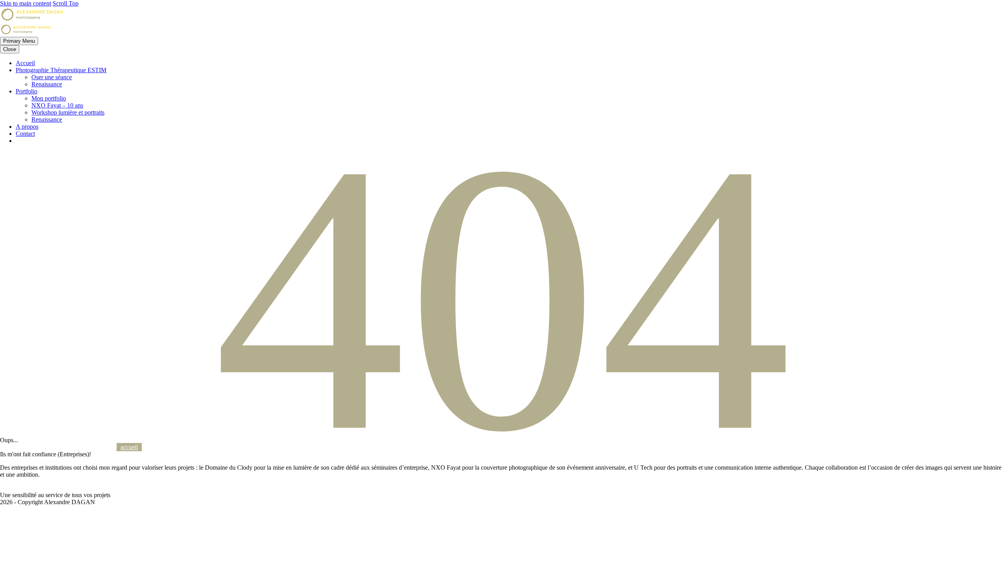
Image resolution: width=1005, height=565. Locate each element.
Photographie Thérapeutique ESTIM (61, 70)
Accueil (25, 63)
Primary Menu (19, 41)
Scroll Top (66, 3)
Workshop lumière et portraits (67, 112)
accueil (129, 447)
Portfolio (26, 91)
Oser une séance (51, 77)
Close (9, 49)
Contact (25, 133)
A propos (27, 126)
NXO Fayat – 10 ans (57, 105)
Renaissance (46, 84)
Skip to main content (25, 3)
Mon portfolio (48, 98)
